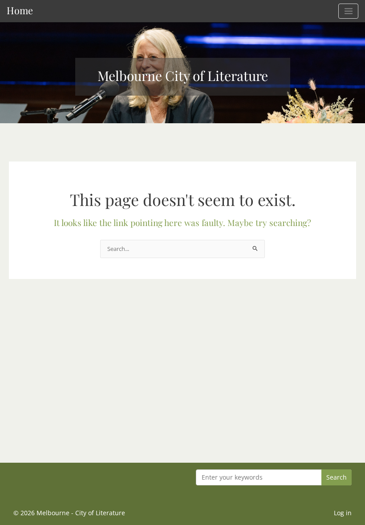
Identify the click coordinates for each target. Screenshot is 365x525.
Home (20, 10)
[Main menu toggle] (348, 11)
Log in (343, 513)
